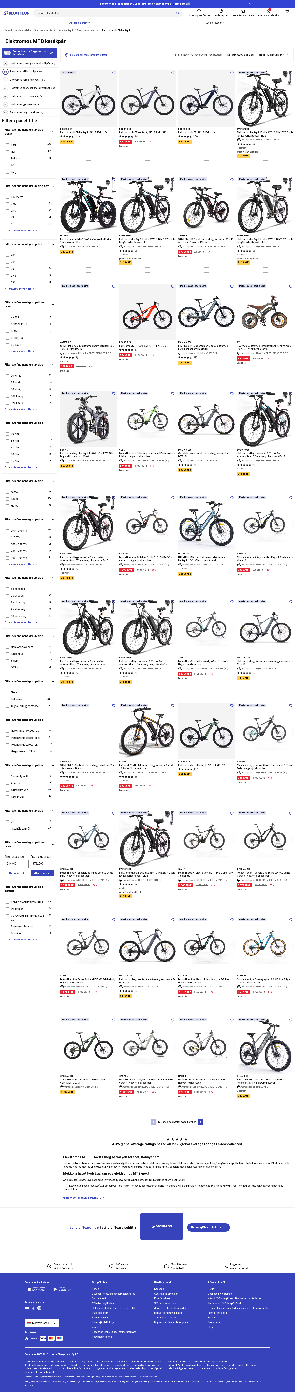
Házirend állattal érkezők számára (74, 1368)
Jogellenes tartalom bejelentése (110, 1368)
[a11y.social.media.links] (27, 1308)
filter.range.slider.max (42, 856)
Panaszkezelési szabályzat (147, 1365)
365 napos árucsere (165, 1303)
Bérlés (95, 1289)
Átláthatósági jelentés (226, 1368)
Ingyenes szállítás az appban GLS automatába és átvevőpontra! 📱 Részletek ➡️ (145, 3)
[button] (29, 145)
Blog (210, 1327)
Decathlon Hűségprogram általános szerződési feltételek (51, 1365)
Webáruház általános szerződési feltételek (44, 1361)
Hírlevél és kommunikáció (168, 1312)
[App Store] (38, 1289)
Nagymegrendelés (102, 1336)
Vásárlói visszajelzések (81, 1361)
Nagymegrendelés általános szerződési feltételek (106, 1365)
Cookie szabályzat (215, 1365)
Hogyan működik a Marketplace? (172, 1322)
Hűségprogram (100, 1312)
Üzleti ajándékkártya (103, 1322)
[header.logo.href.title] (16, 13)
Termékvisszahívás (165, 1317)
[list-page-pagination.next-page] (200, 1122)
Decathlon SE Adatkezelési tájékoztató (183, 1365)
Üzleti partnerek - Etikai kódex (242, 1365)
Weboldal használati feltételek (38, 1368)
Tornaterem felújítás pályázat (224, 1303)
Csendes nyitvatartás (220, 1293)
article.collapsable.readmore (82, 1197)
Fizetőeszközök (163, 1298)
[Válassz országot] (42, 1323)
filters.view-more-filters (19, 230)
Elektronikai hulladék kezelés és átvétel (113, 1308)
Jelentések (206, 1368)
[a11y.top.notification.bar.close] (249, 3)
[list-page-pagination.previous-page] (153, 1122)
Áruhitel (96, 1327)
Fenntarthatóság (217, 1312)
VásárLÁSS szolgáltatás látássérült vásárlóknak (234, 1298)
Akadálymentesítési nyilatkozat (39, 1372)
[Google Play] (64, 1289)
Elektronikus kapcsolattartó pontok (146, 1368)
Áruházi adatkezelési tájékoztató (147, 1361)
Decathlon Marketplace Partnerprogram (114, 1332)
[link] (208, 1227)
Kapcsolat (159, 1289)
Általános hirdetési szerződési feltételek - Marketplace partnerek (197, 1361)
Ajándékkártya (100, 1317)
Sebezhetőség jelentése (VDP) (181, 1368)
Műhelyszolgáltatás (103, 1303)
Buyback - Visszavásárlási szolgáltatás (113, 1293)
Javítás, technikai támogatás (170, 1308)
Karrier (211, 1317)
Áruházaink (214, 1322)
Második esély (100, 1298)
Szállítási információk (166, 1293)
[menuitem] (81, 23)
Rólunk (211, 1289)
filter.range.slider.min (17, 856)
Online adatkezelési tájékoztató (112, 1361)
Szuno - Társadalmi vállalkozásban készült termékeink (238, 1308)
